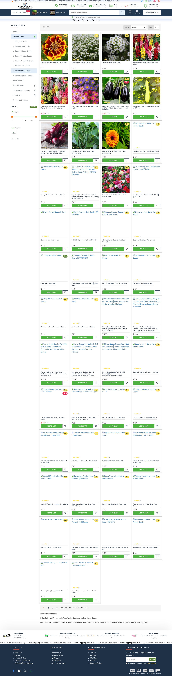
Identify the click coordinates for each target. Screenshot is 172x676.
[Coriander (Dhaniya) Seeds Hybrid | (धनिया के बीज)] (85, 267)
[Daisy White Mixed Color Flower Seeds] (54, 311)
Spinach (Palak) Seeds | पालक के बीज (52, 591)
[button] (51, 72)
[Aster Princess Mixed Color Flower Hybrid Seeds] (85, 90)
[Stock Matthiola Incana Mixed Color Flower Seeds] (85, 575)
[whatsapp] (146, 1)
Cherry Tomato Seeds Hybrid (50, 240)
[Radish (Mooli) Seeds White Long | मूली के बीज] (116, 532)
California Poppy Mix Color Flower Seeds (146, 151)
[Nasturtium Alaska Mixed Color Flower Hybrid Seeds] (85, 488)
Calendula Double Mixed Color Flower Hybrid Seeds (114, 152)
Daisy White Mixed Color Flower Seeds (53, 327)
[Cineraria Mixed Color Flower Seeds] (146, 224)
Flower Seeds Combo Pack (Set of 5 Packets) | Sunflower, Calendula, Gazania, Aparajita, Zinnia (54, 374)
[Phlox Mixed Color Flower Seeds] (54, 532)
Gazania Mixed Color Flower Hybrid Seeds (146, 372)
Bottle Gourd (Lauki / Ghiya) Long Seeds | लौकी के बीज (146, 107)
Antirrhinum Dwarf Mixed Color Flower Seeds (145, 64)
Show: (151, 27)
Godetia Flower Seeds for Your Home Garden (52, 418)
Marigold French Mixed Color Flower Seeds (54, 504)
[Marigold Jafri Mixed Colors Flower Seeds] (54, 47)
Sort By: (127, 27)
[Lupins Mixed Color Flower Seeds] (116, 445)
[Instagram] (19, 670)
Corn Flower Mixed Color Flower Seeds (114, 284)
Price (17, 112)
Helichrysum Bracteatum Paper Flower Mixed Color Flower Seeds (84, 418)
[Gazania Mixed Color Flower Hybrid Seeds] (146, 356)
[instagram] (159, 1)
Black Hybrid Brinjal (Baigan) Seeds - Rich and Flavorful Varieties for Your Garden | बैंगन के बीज (115, 108)
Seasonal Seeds (80, 17)
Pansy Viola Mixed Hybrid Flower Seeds (114, 504)
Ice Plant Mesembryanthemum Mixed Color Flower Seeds (54, 462)
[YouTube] (25, 670)
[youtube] (155, 1)
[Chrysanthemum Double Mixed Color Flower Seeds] (116, 224)
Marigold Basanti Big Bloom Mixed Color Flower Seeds (146, 462)
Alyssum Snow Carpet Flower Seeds (83, 63)
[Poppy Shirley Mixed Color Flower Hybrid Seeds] (85, 532)
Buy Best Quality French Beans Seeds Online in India (83, 152)
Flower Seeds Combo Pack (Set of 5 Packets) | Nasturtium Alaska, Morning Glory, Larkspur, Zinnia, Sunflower (145, 329)
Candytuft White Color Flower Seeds (52, 195)
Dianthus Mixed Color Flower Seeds (83, 327)
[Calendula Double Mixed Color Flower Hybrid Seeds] (116, 135)
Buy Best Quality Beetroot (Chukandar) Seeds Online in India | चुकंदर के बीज (53, 152)
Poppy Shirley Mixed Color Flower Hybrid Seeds (85, 548)
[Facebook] (13, 670)
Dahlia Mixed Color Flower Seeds (143, 284)
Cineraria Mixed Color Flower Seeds (144, 240)
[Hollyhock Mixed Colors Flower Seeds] (146, 401)
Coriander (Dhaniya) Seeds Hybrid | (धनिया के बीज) (85, 284)
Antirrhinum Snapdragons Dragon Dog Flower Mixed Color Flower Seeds (53, 107)
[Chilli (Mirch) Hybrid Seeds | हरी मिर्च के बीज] (85, 224)
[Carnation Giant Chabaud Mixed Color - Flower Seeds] (116, 179)
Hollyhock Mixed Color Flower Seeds (113, 417)
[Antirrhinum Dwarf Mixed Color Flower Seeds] (146, 47)
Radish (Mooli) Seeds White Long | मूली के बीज (115, 548)
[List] (48, 27)
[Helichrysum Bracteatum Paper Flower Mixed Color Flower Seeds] (85, 401)
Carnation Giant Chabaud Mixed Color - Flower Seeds (114, 196)
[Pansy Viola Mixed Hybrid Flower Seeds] (116, 488)
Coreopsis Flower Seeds (48, 284)
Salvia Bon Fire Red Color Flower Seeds (145, 548)
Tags (17, 139)
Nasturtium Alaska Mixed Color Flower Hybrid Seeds (84, 505)
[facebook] (142, 1)
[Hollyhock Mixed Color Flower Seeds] (116, 401)
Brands (17, 128)
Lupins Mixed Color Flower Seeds (112, 461)
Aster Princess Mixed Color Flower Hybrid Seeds (85, 107)
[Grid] (44, 27)
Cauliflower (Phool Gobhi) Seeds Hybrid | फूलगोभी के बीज (146, 196)
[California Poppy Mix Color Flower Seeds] (146, 135)
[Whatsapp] (31, 670)
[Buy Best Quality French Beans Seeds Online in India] (85, 135)
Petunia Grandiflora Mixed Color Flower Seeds (145, 505)
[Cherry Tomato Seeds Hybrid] (54, 224)
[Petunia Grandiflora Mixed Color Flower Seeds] (146, 488)
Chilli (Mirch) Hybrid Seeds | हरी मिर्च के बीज (84, 240)
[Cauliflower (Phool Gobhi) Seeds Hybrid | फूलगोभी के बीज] (146, 179)
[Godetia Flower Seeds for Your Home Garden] (54, 401)
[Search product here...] (122, 12)
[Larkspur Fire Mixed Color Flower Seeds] (85, 445)
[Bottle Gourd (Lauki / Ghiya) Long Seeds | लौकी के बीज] (146, 90)
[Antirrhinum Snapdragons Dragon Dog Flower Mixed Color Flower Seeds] (54, 90)
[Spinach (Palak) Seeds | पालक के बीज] (54, 575)
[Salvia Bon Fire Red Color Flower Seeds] (146, 532)
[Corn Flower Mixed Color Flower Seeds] (116, 267)
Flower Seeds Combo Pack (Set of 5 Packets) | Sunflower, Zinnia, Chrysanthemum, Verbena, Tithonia (83, 374)
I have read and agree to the (142, 663)
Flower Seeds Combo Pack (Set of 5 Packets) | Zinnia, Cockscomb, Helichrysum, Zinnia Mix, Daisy (113, 374)
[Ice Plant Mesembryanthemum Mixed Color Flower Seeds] (54, 445)
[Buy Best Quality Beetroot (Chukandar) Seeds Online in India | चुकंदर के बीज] (54, 135)
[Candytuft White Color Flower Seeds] (54, 179)
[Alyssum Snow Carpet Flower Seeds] (85, 47)
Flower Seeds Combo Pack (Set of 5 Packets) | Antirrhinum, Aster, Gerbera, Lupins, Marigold (114, 329)
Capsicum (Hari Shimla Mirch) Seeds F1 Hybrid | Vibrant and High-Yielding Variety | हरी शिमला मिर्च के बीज (85, 196)
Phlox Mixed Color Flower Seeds (51, 548)
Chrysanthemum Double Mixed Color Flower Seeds (114, 241)
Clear (34, 107)
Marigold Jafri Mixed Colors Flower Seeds (54, 63)
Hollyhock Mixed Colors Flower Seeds (145, 417)
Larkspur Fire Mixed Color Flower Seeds (84, 461)
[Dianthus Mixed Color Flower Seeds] (85, 311)
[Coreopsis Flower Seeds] (54, 267)
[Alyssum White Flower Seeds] (116, 47)
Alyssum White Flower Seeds (111, 63)
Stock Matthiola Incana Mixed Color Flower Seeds (85, 592)
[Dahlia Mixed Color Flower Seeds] (146, 267)
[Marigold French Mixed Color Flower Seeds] (54, 488)
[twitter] (150, 1)
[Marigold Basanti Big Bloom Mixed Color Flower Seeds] (146, 445)
